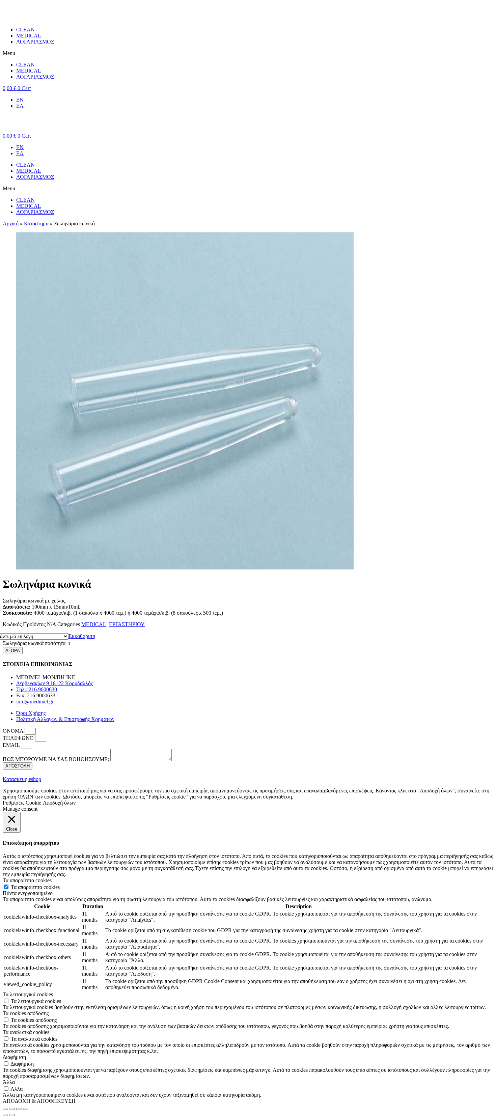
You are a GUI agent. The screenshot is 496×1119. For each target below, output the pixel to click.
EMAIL (12, 745)
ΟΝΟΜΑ (14, 731)
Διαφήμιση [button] (14, 1057)
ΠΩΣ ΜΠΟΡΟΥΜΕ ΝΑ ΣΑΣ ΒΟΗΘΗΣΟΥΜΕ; (56, 759)
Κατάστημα (36, 223)
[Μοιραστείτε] (12, 1109)
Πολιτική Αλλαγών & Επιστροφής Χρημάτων (65, 719)
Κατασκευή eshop (22, 779)
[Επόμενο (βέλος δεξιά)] (12, 1115)
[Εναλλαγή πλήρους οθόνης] (19, 1109)
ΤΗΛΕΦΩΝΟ (19, 738)
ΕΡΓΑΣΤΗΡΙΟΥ (127, 624)
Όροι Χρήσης (31, 713)
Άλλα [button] (9, 1082)
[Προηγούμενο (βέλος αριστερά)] (5, 1115)
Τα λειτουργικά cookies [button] (28, 994)
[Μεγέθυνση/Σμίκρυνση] (25, 1109)
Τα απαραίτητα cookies (35, 887)
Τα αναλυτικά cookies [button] (26, 1032)
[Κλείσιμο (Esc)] (5, 1109)
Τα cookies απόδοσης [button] (26, 1013)
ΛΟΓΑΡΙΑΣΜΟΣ (35, 42)
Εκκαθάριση (81, 636)
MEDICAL (28, 35)
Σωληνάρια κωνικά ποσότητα (34, 643)
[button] (248, 53)
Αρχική (11, 223)
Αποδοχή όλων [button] (59, 803)
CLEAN (25, 29)
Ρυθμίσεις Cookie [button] (22, 803)
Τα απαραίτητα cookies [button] (27, 880)
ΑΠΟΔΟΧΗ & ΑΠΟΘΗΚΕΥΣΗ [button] (39, 1101)
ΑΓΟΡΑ (12, 650)
